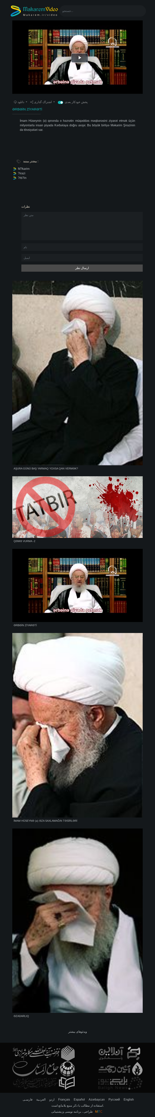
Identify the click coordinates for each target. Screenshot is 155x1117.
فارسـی (28, 1099)
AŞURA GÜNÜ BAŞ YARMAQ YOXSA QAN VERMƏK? (46, 468)
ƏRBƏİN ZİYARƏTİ (27, 109)
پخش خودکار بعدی (78, 102)
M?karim (23, 168)
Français (64, 1099)
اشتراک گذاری (43, 102)
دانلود (21, 102)
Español (79, 1099)
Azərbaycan (97, 1099)
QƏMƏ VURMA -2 (24, 541)
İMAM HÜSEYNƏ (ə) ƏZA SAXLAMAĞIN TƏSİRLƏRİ (45, 820)
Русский (114, 1099)
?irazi (21, 173)
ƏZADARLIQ (21, 1016)
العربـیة (41, 1099)
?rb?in (22, 177)
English (129, 1099)
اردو (51, 1099)
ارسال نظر (82, 268)
